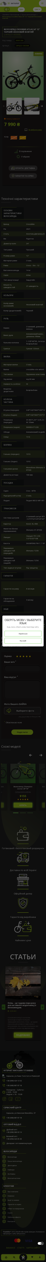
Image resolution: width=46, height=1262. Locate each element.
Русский (23, 641)
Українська (23, 634)
